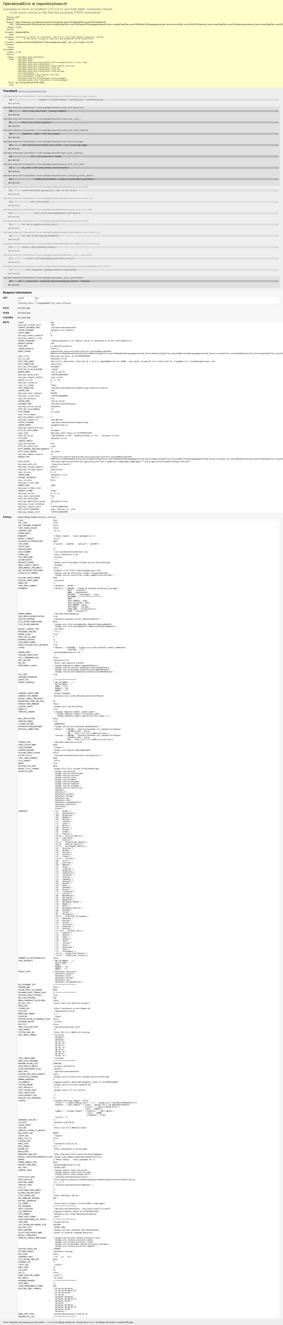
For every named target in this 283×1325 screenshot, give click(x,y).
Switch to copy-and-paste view (32, 91)
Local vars (14, 103)
